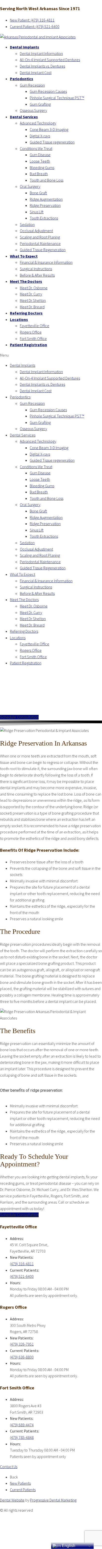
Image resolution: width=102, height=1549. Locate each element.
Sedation (27, 224)
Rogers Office (31, 332)
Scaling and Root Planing (40, 237)
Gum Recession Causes (48, 91)
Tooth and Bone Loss (46, 180)
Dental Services (24, 116)
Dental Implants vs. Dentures (42, 66)
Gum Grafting (40, 104)
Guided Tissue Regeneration (43, 249)
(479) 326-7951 (22, 1344)
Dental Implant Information (41, 53)
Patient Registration (28, 344)
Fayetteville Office (34, 325)
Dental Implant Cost (35, 72)
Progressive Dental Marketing (53, 1500)
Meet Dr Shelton (33, 300)
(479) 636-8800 (22, 1357)
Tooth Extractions (44, 218)
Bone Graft (38, 192)
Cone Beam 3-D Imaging (49, 129)
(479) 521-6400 (22, 1276)
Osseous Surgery (33, 110)
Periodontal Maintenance (40, 243)
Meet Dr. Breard (32, 306)
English (68, 1546)
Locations (19, 319)
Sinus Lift (37, 211)
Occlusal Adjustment (36, 230)
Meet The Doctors (26, 281)
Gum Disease (40, 154)
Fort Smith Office (33, 338)
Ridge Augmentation (46, 199)
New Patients (20, 1483)
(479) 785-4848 (22, 1437)
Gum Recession (32, 85)
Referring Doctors (26, 313)
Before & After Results (37, 275)
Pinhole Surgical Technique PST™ (57, 97)
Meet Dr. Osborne (34, 287)
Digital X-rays (40, 135)
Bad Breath (39, 173)
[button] (51, 355)
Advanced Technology (38, 123)
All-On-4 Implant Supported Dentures (50, 59)
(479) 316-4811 (22, 1263)
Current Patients (23, 1489)
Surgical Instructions (36, 268)
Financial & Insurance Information (46, 262)
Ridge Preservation (45, 205)
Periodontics (21, 78)
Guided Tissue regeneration (52, 142)
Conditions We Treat (36, 148)
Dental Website (12, 1500)
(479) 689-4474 (22, 1424)
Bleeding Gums (42, 167)
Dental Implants (24, 47)
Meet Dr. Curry (31, 293)
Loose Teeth (40, 161)
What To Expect (24, 256)
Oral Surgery (30, 186)
